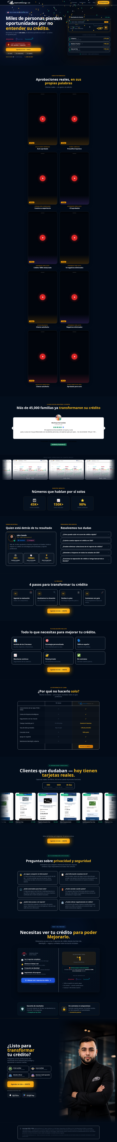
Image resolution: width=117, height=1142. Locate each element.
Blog (94, 2)
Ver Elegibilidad (103, 2)
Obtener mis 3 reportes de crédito (38, 980)
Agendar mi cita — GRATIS (23, 49)
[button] (42, 119)
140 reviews (72, 441)
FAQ (89, 2)
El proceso (74, 2)
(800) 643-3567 (29, 57)
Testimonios (82, 2)
